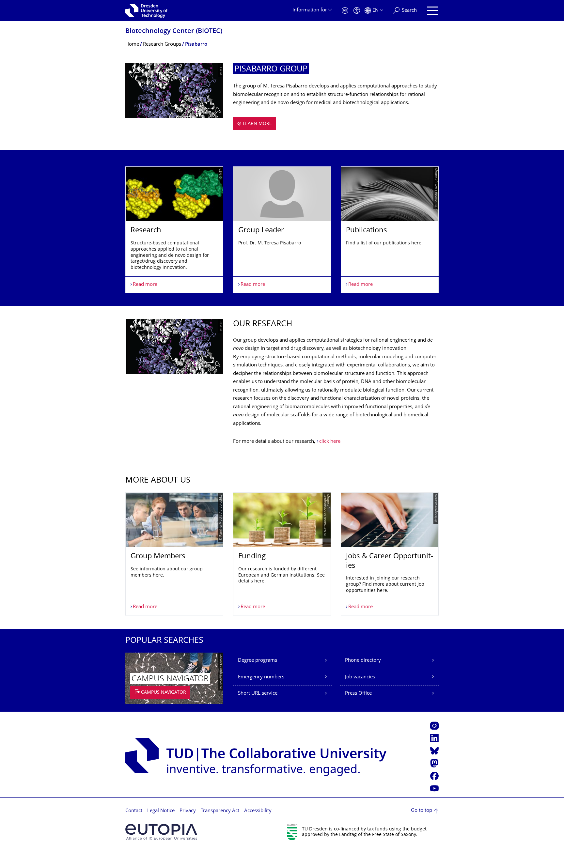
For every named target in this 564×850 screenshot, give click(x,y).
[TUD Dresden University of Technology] (146, 10)
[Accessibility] (356, 11)
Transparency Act (220, 811)
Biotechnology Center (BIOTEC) (173, 31)
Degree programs (257, 660)
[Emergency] (345, 11)
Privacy (188, 811)
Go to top (421, 810)
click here (329, 441)
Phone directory (363, 660)
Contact (133, 811)
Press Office (358, 693)
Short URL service (257, 693)
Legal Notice (161, 811)
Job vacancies (360, 677)
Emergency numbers (261, 677)
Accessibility (258, 811)
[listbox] (282, 229)
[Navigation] (433, 10)
